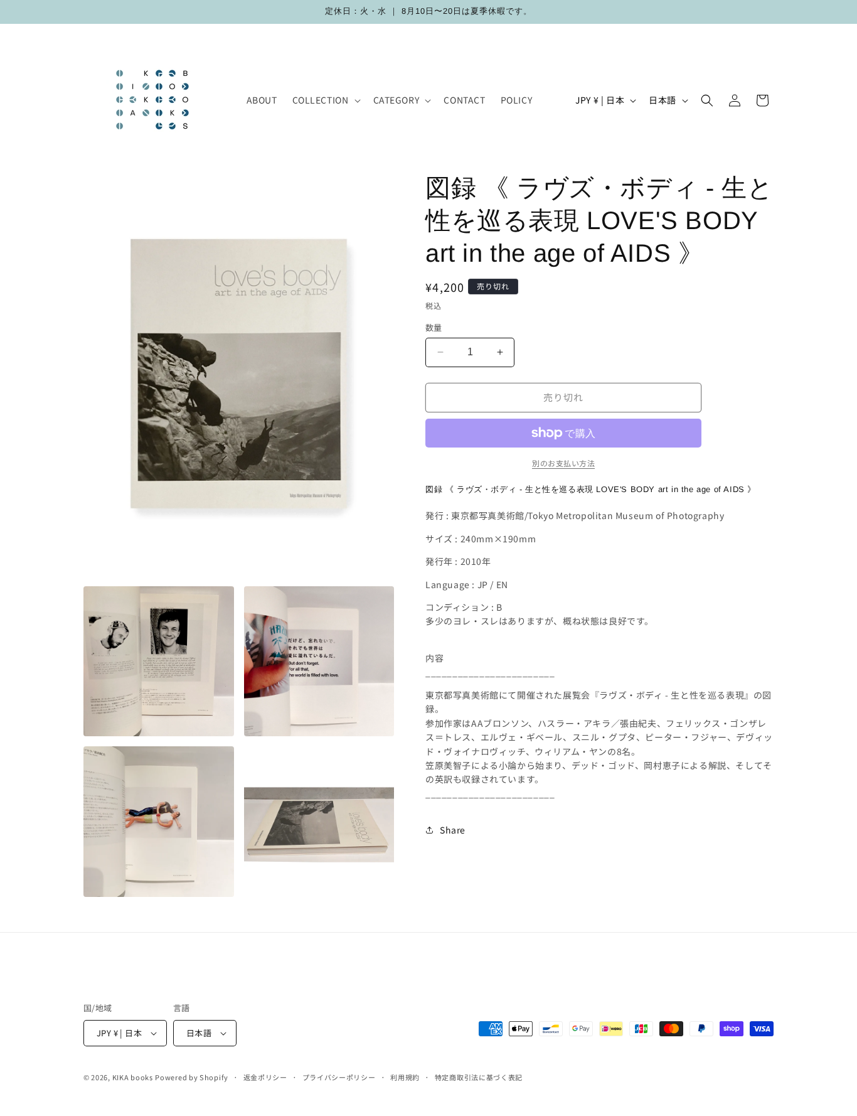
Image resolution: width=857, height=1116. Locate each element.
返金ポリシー (265, 1077)
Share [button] (453, 830)
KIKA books (132, 1077)
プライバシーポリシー (339, 1077)
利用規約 (405, 1077)
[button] (325, 100)
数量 (433, 327)
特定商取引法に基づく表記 (479, 1077)
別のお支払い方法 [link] (563, 463)
